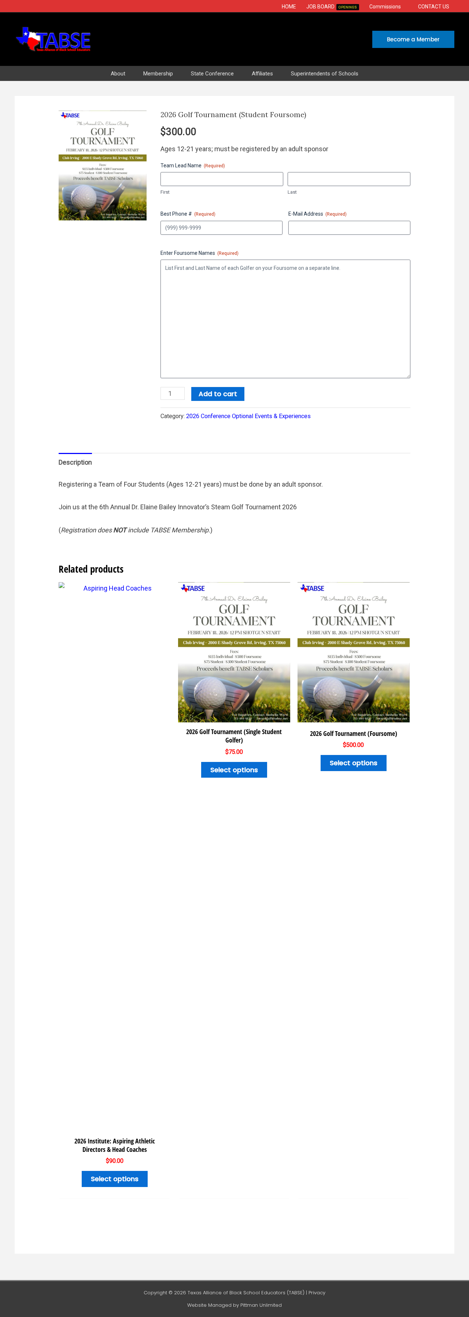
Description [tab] (75, 462)
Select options (115, 1178)
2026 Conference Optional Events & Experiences (248, 416)
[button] (404, 7)
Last (292, 192)
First (165, 192)
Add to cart (218, 393)
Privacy (317, 1292)
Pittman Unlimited (261, 1305)
